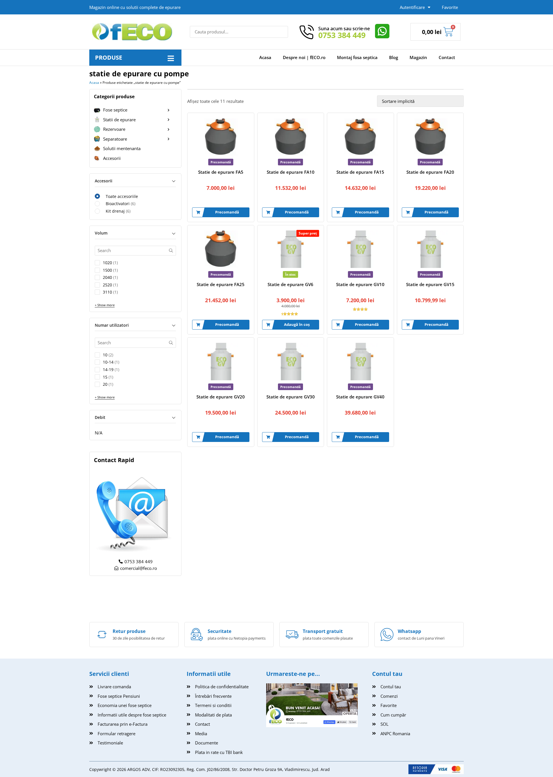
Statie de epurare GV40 (360, 397)
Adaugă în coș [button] (297, 324)
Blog (393, 57)
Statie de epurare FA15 (360, 172)
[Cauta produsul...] (239, 32)
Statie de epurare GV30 (290, 397)
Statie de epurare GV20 (220, 397)
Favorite (450, 7)
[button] (171, 58)
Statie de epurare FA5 (220, 172)
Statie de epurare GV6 (290, 284)
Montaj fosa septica (357, 57)
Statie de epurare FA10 (291, 172)
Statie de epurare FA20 (430, 172)
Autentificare (412, 7)
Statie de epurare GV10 (360, 284)
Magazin (418, 57)
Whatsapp (409, 631)
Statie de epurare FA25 (221, 284)
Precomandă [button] (227, 212)
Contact (447, 57)
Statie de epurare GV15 (430, 284)
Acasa (265, 57)
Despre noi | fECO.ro (304, 57)
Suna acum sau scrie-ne (344, 28)
